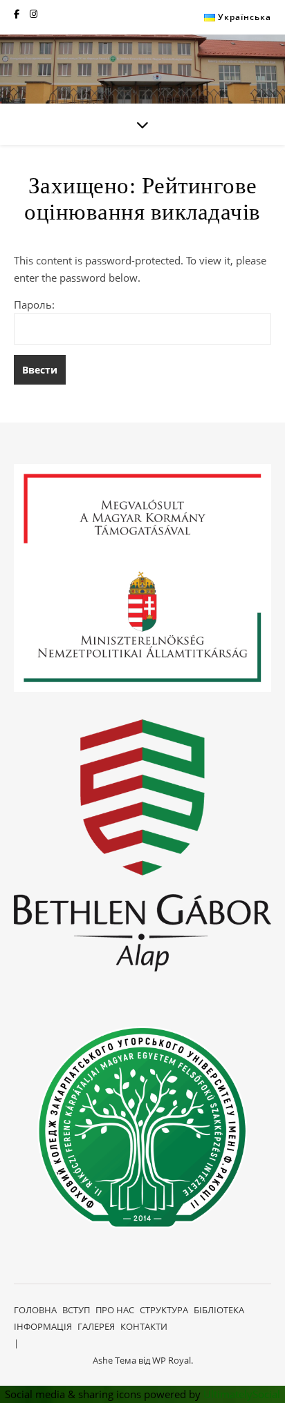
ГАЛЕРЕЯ (96, 1326)
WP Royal (171, 1360)
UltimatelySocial (241, 1394)
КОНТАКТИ (143, 1326)
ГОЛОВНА (35, 1310)
